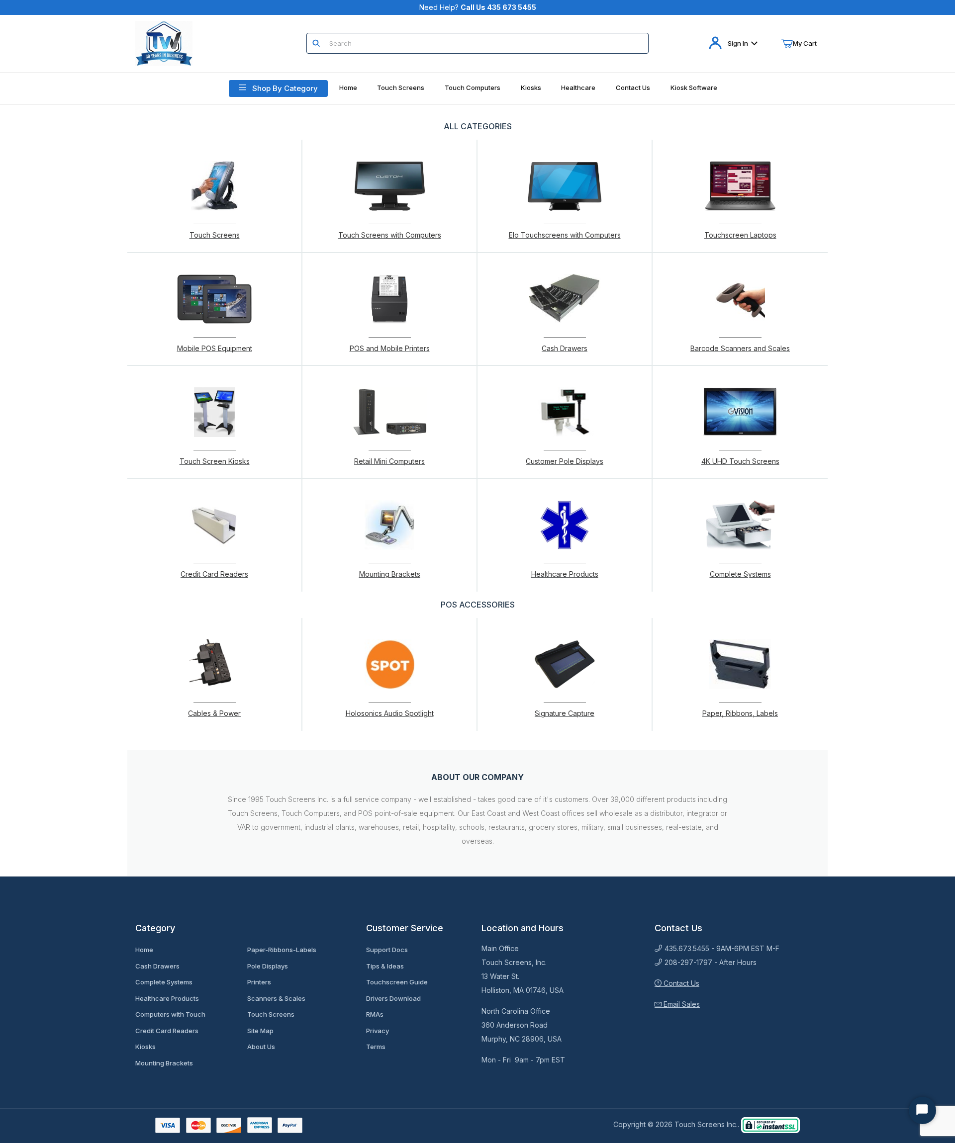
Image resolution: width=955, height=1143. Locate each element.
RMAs (374, 1014)
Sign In (738, 43)
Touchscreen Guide (397, 982)
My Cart (805, 43)
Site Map (260, 1031)
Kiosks (145, 1047)
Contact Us (680, 983)
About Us (261, 1047)
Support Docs (387, 950)
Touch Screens (270, 1014)
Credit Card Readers (166, 1031)
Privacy (377, 1031)
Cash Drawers (157, 966)
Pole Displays (267, 966)
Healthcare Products (167, 998)
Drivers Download (393, 998)
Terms (375, 1047)
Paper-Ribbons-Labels (281, 950)
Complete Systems (163, 982)
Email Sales (681, 1004)
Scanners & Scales (276, 998)
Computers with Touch (170, 1014)
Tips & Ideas (385, 966)
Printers (259, 982)
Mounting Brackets (164, 1063)
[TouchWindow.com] (163, 42)
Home (144, 950)
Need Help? (477, 7)
